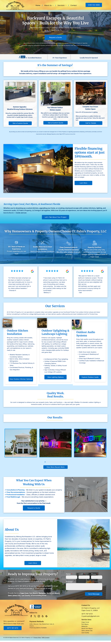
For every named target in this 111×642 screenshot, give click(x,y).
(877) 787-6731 (20, 586)
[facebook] (31, 616)
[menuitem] (38, 5)
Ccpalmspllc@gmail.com (90, 616)
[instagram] (38, 616)
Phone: (93, 574)
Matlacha (84, 626)
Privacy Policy (37, 637)
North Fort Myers (87, 628)
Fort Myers (85, 624)
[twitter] (35, 616)
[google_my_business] (46, 616)
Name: (68, 574)
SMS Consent (45, 637)
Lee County (85, 632)
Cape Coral (85, 622)
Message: (69, 582)
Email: (80, 574)
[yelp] (42, 616)
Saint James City (87, 630)
